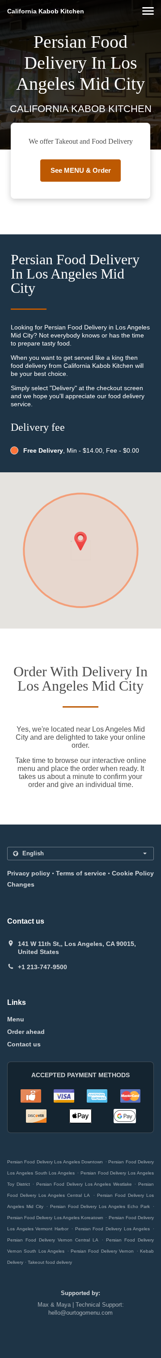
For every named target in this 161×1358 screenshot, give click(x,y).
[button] (148, 11)
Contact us (24, 1044)
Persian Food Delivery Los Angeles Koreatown (55, 1217)
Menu (15, 1019)
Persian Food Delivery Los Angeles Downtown (55, 1161)
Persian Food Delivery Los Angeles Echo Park (100, 1206)
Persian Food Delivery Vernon (102, 1251)
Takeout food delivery (50, 1262)
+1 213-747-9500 (42, 967)
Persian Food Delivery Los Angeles (112, 1228)
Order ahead (26, 1031)
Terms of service (81, 873)
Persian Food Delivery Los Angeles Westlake (84, 1184)
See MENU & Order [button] (81, 170)
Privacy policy (28, 873)
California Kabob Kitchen (45, 11)
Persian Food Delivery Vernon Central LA (52, 1239)
